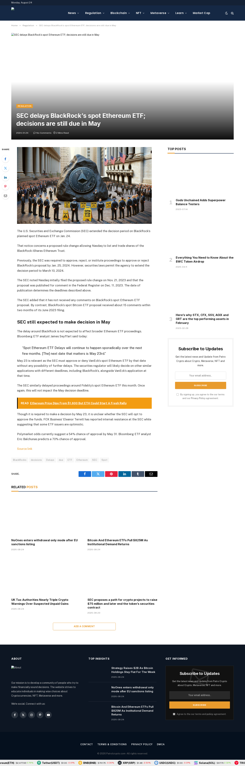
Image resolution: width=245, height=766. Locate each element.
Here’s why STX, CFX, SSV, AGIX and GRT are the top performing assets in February (202, 319)
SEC (94, 460)
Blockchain (118, 13)
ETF (70, 460)
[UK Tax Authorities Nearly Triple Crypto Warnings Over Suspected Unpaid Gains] (46, 575)
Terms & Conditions (112, 744)
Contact (86, 744)
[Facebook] (5, 158)
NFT (138, 13)
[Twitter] (5, 168)
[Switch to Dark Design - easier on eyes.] (226, 13)
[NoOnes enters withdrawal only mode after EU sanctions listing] (46, 516)
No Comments (43, 133)
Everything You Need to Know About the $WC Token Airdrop (205, 259)
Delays (50, 460)
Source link (24, 449)
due (61, 460)
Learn (179, 13)
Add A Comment (84, 626)
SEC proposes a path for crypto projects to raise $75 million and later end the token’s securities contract (122, 603)
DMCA (161, 744)
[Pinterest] (5, 186)
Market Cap (201, 13)
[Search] (232, 13)
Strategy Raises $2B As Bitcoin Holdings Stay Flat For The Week (133, 669)
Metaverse (158, 13)
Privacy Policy (198, 398)
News (72, 13)
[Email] (5, 195)
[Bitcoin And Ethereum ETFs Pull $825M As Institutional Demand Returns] (122, 516)
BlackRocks (19, 460)
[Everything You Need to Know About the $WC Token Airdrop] (201, 234)
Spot (104, 460)
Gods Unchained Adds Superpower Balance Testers (201, 202)
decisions (36, 460)
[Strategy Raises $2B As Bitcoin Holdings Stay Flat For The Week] (98, 672)
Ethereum (82, 460)
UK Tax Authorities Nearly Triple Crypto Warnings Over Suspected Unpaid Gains (40, 601)
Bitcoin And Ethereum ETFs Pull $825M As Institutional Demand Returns (118, 542)
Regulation (93, 13)
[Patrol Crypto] (36, 13)
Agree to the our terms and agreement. (201, 714)
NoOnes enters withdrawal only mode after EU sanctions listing (44, 542)
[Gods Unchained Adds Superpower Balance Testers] (201, 176)
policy (210, 714)
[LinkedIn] (5, 177)
